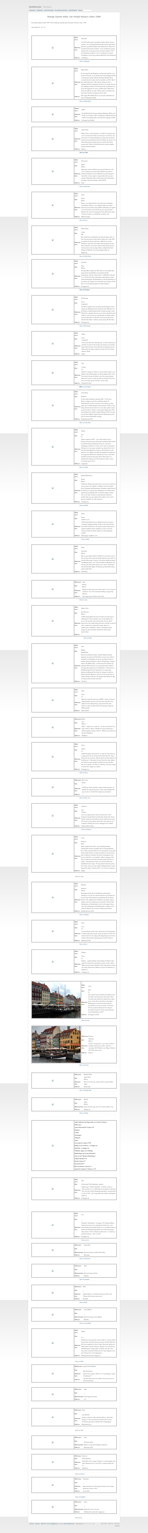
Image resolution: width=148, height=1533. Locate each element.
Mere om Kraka (88, 638)
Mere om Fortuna (84, 1065)
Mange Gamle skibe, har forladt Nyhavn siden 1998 (74, 16)
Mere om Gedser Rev (85, 1258)
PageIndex (40, 10)
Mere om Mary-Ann (85, 798)
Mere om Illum (85, 539)
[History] (37, 1523)
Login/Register (72, 10)
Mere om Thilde (79, 1361)
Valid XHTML (104, 1523)
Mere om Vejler (84, 152)
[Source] (32, 1523)
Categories (32, 10)
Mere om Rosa (83, 944)
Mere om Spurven (80, 1474)
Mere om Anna (83, 600)
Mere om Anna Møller (85, 1323)
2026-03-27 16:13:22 (46, 1523)
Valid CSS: (110, 1523)
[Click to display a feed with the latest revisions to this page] (55, 1523)
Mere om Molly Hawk (85, 256)
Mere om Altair (79, 1430)
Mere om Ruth (83, 1302)
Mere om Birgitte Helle (85, 1090)
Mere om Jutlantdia (80, 1497)
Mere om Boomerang (85, 326)
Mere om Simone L (87, 829)
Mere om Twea (83, 220)
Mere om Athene (84, 467)
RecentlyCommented (61, 10)
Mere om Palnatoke (84, 61)
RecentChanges (49, 10)
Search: (80, 10)
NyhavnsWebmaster (69, 1523)
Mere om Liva (85, 1240)
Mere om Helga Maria (85, 101)
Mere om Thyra (84, 773)
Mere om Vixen (79, 876)
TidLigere (47, 7)
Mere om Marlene (84, 914)
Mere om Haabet (84, 505)
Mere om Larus (85, 1020)
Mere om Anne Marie (85, 422)
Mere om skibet (85, 387)
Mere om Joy (78, 1517)
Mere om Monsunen (85, 186)
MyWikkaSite (35, 7)
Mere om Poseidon (85, 290)
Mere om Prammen (84, 1279)
